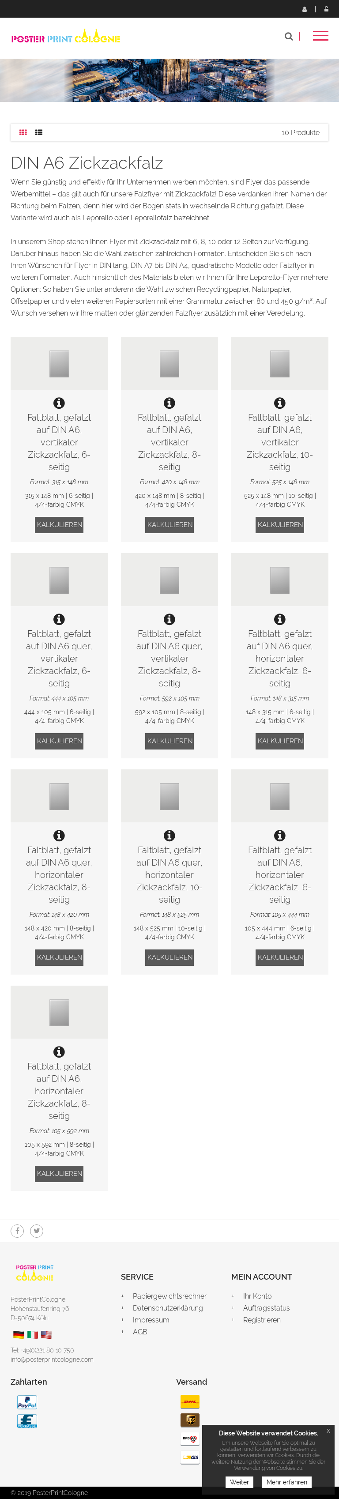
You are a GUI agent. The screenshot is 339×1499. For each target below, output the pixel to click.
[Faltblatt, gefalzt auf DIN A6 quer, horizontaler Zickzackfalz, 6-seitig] (279, 579)
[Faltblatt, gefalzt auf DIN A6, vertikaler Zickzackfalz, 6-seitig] (59, 363)
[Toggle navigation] (320, 38)
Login (326, 9)
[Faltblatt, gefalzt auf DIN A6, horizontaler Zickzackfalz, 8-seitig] (59, 1012)
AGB (140, 1332)
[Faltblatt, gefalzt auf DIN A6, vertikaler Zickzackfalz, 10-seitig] (279, 363)
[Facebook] (17, 1231)
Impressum (151, 1320)
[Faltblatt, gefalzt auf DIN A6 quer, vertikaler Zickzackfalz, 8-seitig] (169, 579)
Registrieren (304, 9)
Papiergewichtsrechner (170, 1296)
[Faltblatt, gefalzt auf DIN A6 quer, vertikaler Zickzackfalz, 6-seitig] (59, 579)
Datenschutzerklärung (168, 1308)
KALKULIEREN (60, 525)
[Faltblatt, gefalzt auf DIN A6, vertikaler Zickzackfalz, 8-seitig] (169, 363)
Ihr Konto (257, 1296)
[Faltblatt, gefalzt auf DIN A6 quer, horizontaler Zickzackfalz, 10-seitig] (169, 795)
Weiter (239, 1482)
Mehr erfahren (287, 1482)
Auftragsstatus (266, 1308)
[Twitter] (36, 1231)
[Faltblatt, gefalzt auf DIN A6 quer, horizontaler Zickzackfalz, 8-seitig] (59, 795)
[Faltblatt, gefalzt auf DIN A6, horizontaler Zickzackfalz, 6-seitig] (279, 795)
